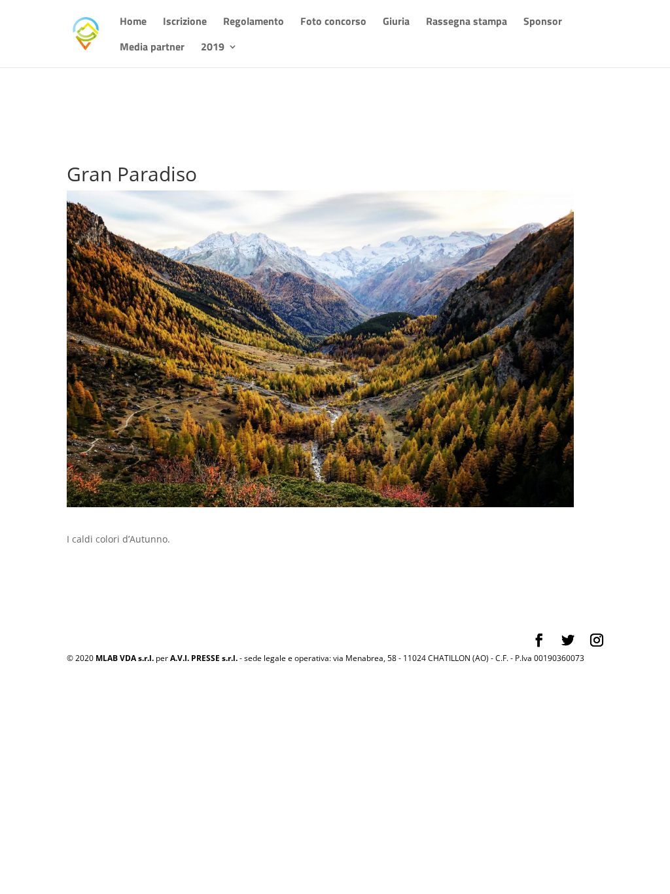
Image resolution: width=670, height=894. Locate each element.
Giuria (396, 22)
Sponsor (542, 22)
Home (133, 22)
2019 (212, 48)
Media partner (152, 48)
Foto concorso (333, 22)
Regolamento (253, 22)
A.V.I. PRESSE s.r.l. (204, 658)
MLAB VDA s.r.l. (125, 658)
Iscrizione (185, 22)
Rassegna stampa (466, 22)
